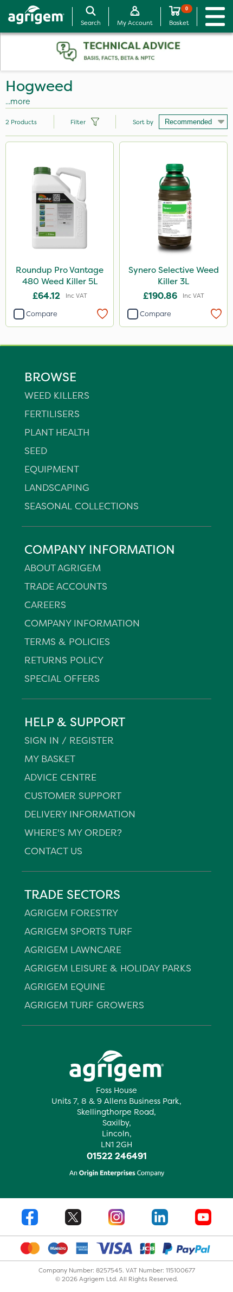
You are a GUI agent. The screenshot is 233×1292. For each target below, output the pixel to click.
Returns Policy (63, 660)
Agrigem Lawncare (72, 949)
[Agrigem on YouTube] (203, 1218)
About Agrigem (62, 567)
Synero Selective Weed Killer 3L (173, 275)
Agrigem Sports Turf (78, 931)
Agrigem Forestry (71, 912)
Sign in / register (69, 740)
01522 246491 (117, 1156)
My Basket (49, 758)
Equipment (51, 469)
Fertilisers (52, 413)
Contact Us (53, 851)
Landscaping (56, 487)
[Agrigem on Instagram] (116, 1218)
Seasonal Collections (81, 506)
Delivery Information (79, 814)
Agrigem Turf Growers (84, 1005)
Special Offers (62, 678)
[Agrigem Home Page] (32, 16)
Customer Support (72, 795)
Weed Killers (56, 395)
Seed (35, 450)
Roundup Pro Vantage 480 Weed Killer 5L (59, 275)
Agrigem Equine (64, 986)
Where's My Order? (73, 832)
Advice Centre (60, 777)
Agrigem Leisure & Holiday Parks (107, 968)
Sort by (143, 122)
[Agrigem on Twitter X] (73, 1218)
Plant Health (56, 432)
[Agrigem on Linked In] (160, 1218)
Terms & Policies (67, 641)
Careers (45, 604)
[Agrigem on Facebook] (30, 1218)
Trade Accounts (65, 586)
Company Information (82, 623)
